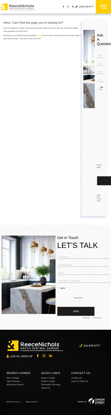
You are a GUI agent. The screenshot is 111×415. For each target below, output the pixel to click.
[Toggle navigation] (103, 7)
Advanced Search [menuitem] (15, 384)
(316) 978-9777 (86, 7)
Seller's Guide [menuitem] (48, 381)
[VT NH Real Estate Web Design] (96, 401)
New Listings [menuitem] (13, 378)
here (38, 35)
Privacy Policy (78, 298)
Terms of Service (97, 317)
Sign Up (27, 356)
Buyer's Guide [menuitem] (48, 378)
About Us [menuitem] (45, 388)
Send (76, 311)
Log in (14, 356)
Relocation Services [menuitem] (50, 384)
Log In (74, 381)
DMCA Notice (32, 402)
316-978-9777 (91, 345)
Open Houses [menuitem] (13, 381)
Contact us (76, 378)
